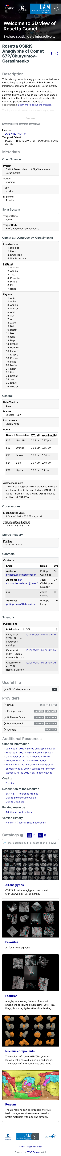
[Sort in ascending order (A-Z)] (40, 835)
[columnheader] (10, 435)
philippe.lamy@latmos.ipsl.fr (22, 604)
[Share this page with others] (56, 54)
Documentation (34, 1146)
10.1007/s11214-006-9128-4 (41, 650)
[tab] (30, 689)
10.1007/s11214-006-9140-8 (41, 662)
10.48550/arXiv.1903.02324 (41, 634)
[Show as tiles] (29, 835)
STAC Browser (34, 1152)
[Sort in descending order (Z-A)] (45, 835)
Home (22, 1146)
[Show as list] (34, 835)
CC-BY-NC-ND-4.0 (15, 133)
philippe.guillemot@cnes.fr (21, 574)
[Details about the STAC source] (51, 54)
